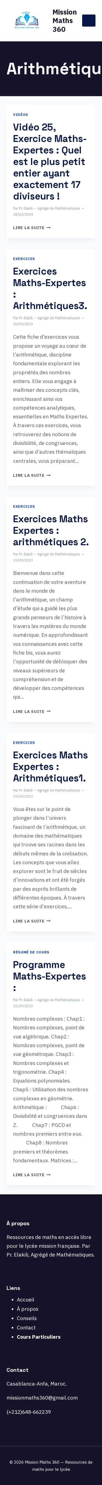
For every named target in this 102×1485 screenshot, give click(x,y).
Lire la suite (32, 227)
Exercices (24, 258)
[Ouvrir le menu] (88, 20)
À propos (27, 1309)
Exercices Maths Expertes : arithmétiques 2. (51, 530)
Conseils (27, 1318)
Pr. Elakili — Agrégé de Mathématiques (49, 208)
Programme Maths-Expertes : (49, 976)
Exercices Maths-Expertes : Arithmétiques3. (50, 288)
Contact (26, 1327)
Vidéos (20, 114)
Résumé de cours (31, 952)
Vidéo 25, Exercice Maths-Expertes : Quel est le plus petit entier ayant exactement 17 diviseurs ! (50, 161)
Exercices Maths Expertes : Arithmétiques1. (50, 766)
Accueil (25, 1299)
